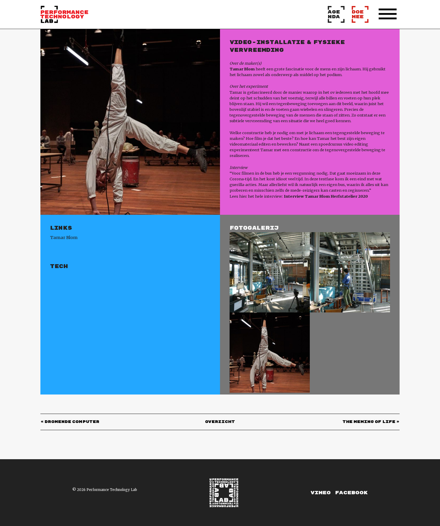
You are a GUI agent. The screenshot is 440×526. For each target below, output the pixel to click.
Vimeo (320, 493)
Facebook (351, 493)
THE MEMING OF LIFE (368, 422)
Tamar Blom (64, 237)
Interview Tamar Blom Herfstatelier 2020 (326, 196)
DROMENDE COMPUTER (72, 422)
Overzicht (220, 422)
